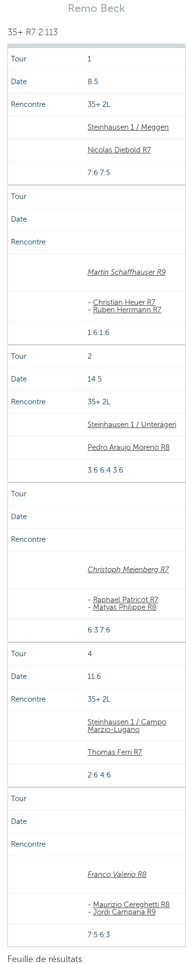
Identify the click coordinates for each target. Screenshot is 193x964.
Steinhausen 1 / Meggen (128, 127)
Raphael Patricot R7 (125, 600)
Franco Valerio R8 (117, 874)
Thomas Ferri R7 (115, 752)
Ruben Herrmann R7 (127, 310)
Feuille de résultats (44, 959)
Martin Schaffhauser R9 (127, 272)
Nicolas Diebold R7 (119, 150)
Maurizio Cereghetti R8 (131, 905)
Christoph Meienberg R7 (128, 570)
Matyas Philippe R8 (124, 607)
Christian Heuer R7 (124, 302)
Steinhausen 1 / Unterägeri (132, 425)
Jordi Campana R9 (124, 912)
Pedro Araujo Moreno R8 (129, 447)
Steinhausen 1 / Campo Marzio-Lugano (127, 725)
